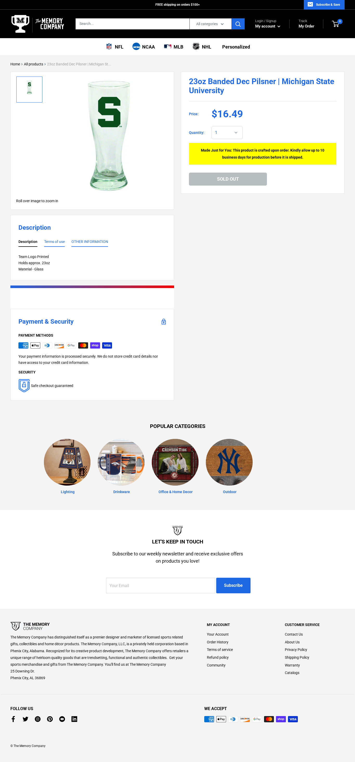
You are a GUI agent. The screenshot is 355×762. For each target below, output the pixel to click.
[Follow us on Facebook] (13, 719)
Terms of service (220, 650)
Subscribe (233, 585)
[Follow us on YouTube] (62, 719)
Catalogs (292, 673)
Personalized (235, 47)
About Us (292, 642)
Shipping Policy (297, 657)
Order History (217, 642)
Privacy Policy (296, 650)
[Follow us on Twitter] (25, 719)
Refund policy (218, 657)
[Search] (238, 24)
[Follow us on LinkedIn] (74, 719)
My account (265, 26)
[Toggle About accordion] (99, 626)
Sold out (228, 178)
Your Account (218, 634)
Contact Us (294, 634)
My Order (306, 24)
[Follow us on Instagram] (38, 719)
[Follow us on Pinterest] (50, 719)
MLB (177, 47)
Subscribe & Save (328, 4)
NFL (118, 47)
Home (15, 64)
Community (216, 665)
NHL (205, 47)
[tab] (27, 243)
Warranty (292, 665)
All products (33, 64)
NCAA (147, 47)
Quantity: (196, 133)
